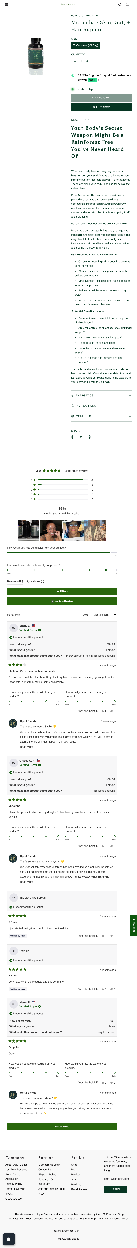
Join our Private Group (51, 1188)
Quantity (78, 54)
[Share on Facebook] (72, 437)
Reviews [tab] (15, 582)
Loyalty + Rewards (16, 1169)
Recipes (76, 1174)
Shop (74, 1164)
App (73, 1179)
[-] (74, 61)
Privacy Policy (13, 1183)
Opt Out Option (14, 1198)
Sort (85, 614)
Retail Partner (79, 1189)
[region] (62, 530)
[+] (87, 61)
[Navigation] (6, 4)
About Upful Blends (16, 1164)
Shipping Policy (47, 1174)
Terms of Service (15, 1188)
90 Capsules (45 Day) (85, 45)
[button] (62, 480)
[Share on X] (81, 437)
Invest (8, 1193)
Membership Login (49, 1164)
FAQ (41, 1193)
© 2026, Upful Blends (68, 1239)
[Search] (120, 4)
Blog (73, 1169)
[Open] (9, 1239)
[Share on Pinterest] (89, 437)
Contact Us (45, 1169)
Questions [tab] (35, 582)
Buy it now (101, 107)
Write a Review (69, 602)
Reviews (76, 1184)
